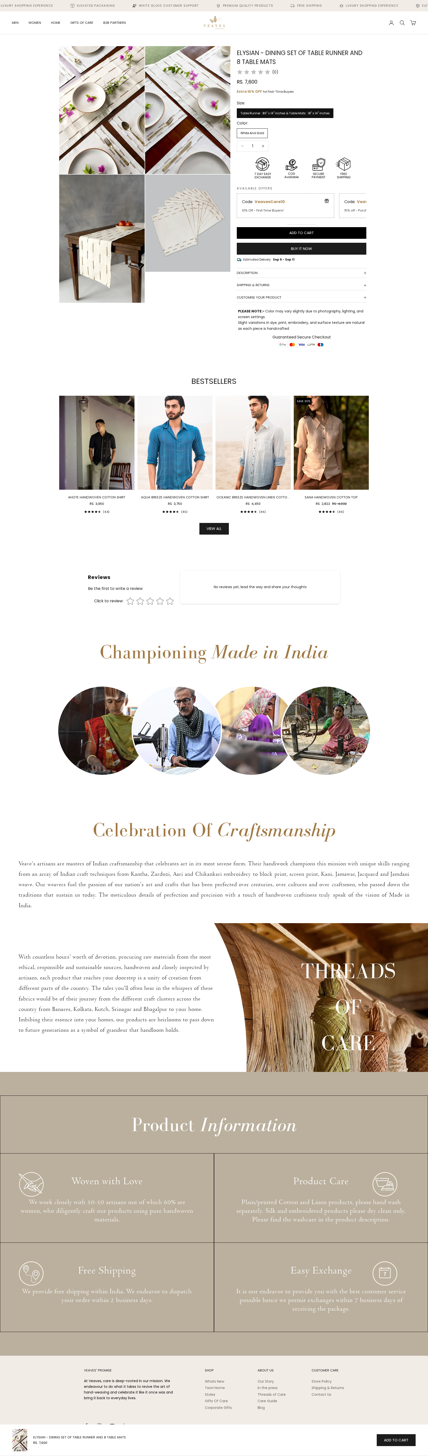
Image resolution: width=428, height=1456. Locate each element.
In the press (268, 1387)
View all (214, 528)
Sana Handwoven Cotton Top (331, 497)
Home (55, 22)
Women (34, 22)
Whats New (214, 1381)
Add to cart (301, 232)
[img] (253, 72)
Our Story (266, 1381)
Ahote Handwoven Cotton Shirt (96, 497)
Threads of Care (272, 1394)
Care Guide (267, 1400)
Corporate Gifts (218, 1407)
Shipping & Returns (328, 1387)
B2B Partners (114, 22)
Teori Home (215, 1387)
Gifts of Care (81, 22)
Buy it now (301, 248)
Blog (261, 1407)
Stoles (210, 1394)
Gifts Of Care (216, 1400)
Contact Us (321, 1394)
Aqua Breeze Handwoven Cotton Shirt (175, 497)
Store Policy (322, 1381)
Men (15, 22)
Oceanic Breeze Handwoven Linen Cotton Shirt (253, 497)
